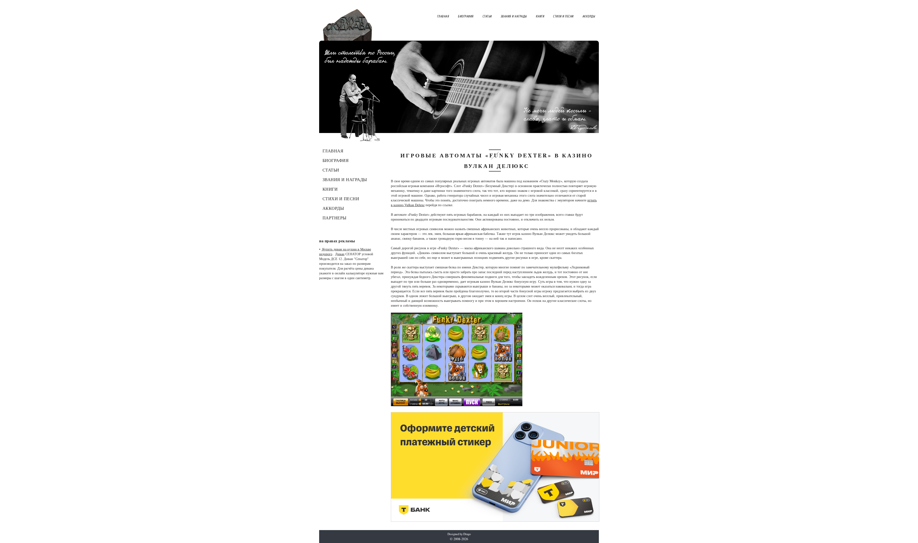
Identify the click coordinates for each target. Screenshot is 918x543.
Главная (333, 151)
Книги (330, 189)
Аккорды (333, 208)
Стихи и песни (340, 198)
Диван (339, 254)
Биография (335, 160)
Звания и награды (344, 179)
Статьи (330, 170)
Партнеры (334, 218)
